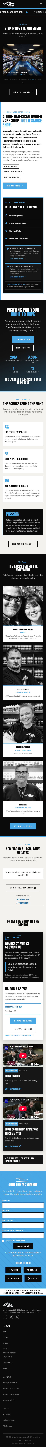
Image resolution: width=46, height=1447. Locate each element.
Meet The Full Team (22, 826)
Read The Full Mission (22, 544)
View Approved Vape (17, 259)
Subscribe (21, 1246)
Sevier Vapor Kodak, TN (9, 1400)
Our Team (5, 1343)
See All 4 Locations (22, 92)
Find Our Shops (14, 186)
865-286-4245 (7, 1414)
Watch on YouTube (12, 1089)
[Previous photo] (6, 59)
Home (4, 1331)
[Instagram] (11, 1317)
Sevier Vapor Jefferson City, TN (11, 1394)
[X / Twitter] (17, 1317)
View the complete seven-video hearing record (19, 1159)
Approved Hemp (22, 903)
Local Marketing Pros (29, 1443)
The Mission (6, 1337)
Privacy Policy (19, 1440)
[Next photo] (39, 59)
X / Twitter (15, 1278)
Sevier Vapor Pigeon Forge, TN (11, 1388)
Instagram (33, 1270)
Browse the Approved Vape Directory (18, 1035)
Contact (5, 1368)
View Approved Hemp (17, 277)
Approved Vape (23, 899)
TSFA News (34, 1278)
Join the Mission (23, 339)
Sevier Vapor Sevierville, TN (10, 1383)
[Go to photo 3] (24, 74)
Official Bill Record (23, 1021)
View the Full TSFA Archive (22, 888)
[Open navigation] (40, 4)
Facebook (14, 1270)
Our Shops (32, 79)
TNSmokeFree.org (7, 1426)
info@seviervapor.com (8, 1420)
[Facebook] (5, 1317)
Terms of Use (27, 1440)
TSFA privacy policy (19, 1240)
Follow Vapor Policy (23, 1029)
